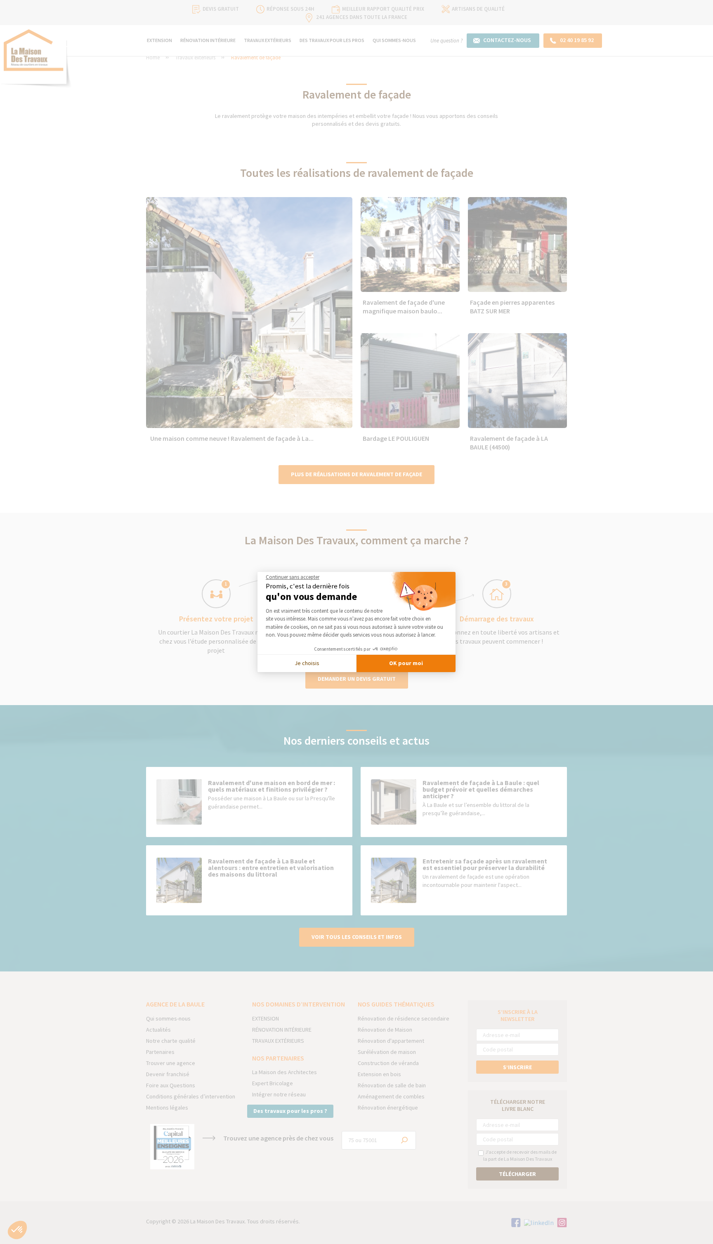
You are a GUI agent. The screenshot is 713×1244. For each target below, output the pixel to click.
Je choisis (307, 663)
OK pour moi (406, 663)
